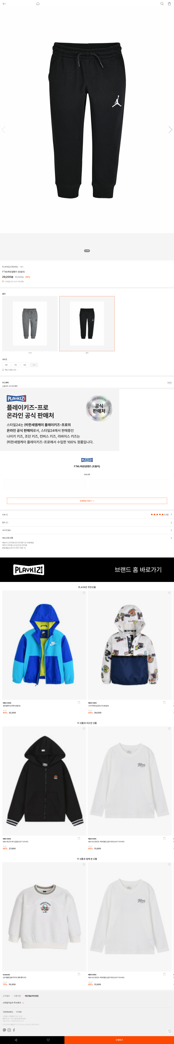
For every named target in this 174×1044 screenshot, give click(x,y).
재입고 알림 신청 (10, 370)
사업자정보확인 (8, 1012)
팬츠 (22, 267)
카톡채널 (4, 1030)
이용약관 (17, 996)
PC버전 (18, 1012)
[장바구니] (79, 708)
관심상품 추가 (83, 593)
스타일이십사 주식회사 (12, 1003)
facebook (14, 1030)
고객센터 (6, 996)
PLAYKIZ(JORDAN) (10, 267)
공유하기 (16, 1040)
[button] (169, 130)
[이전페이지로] (4, 3)
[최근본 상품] (169, 1031)
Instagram (9, 1030)
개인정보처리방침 (32, 996)
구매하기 (119, 1040)
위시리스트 (48, 1040)
